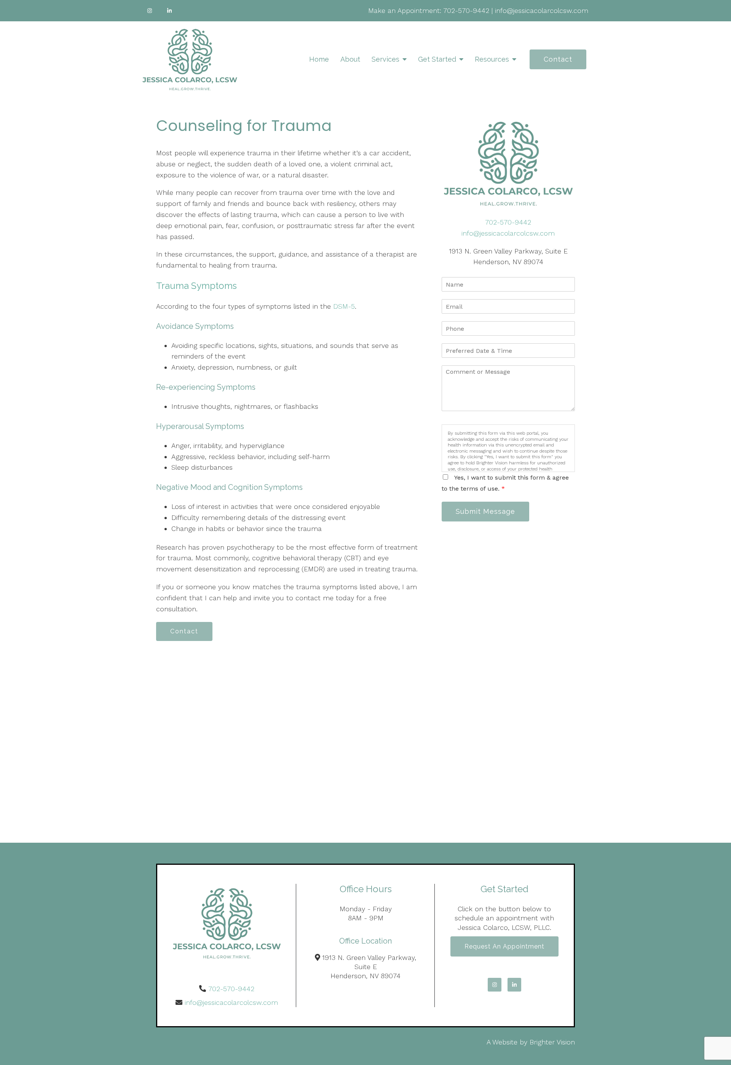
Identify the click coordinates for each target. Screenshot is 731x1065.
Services (385, 59)
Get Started (437, 59)
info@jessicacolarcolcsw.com (541, 10)
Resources (492, 59)
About (350, 59)
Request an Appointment (504, 946)
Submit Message (485, 511)
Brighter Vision (552, 1042)
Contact (558, 59)
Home (319, 59)
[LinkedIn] (169, 11)
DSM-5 (344, 306)
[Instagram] (149, 11)
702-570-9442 (466, 10)
